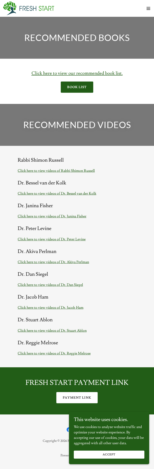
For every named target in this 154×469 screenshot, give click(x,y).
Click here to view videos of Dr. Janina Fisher (52, 216)
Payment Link (77, 398)
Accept (109, 454)
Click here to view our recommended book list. (77, 73)
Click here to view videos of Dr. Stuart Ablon (52, 330)
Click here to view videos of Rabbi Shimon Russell (56, 170)
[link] (28, 8)
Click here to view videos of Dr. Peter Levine (52, 239)
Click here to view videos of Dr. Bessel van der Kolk (57, 193)
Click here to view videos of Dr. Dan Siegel (50, 285)
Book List (77, 87)
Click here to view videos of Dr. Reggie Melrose (54, 353)
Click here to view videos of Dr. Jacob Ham (50, 307)
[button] (148, 8)
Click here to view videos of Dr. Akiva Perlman (53, 262)
